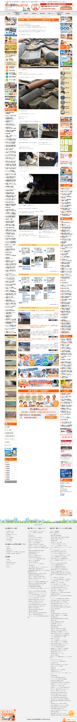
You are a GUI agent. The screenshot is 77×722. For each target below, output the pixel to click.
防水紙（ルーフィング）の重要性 (57, 666)
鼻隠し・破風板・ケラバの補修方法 (11, 136)
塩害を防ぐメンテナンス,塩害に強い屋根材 (11, 261)
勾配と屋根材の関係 (10, 227)
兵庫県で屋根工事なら (10, 436)
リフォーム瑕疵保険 (9, 537)
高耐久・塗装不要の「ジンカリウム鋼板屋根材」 (59, 641)
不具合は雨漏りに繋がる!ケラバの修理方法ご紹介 (11, 139)
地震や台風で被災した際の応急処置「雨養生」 (11, 196)
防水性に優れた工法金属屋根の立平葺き (10, 193)
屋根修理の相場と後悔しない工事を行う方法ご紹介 (38, 573)
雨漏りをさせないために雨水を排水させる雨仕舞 (11, 230)
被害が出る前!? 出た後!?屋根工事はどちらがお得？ (66, 354)
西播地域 (8, 472)
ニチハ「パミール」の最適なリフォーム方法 (59, 545)
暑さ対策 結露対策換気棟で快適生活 (10, 222)
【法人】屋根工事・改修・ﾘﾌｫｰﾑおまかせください (66, 423)
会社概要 (68, 13)
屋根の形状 (8, 207)
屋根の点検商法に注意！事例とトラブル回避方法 (66, 362)
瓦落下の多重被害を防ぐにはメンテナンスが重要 (66, 294)
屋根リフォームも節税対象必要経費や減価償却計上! (66, 426)
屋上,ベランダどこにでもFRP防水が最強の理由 (11, 162)
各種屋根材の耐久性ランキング (56, 671)
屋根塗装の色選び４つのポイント (65, 315)
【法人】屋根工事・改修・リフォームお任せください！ (38, 567)
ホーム (8, 13)
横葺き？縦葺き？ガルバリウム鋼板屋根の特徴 (66, 209)
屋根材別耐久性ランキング (9, 258)
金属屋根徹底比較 (54, 675)
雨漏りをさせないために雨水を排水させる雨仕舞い (60, 698)
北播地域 (8, 468)
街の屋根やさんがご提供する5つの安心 (17, 13)
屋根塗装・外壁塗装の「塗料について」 (58, 538)
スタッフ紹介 (8, 561)
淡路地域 (8, 479)
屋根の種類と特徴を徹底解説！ (10, 113)
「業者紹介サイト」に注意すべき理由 (66, 377)
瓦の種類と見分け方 (10, 236)
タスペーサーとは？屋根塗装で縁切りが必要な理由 (60, 598)
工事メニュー (51, 13)
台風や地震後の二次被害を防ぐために (66, 300)
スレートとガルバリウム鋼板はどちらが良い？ (66, 188)
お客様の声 (34, 13)
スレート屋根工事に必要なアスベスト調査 (58, 636)
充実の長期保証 (9, 539)
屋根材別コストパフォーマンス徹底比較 (11, 255)
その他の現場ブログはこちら (54, 352)
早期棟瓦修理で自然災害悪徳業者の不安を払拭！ (11, 180)
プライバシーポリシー (10, 439)
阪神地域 (8, 464)
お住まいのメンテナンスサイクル (57, 659)
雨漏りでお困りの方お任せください (35, 539)
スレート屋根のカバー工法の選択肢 (66, 248)
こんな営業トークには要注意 (66, 357)
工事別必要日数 (64, 282)
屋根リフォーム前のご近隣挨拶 (34, 542)
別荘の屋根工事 (64, 419)
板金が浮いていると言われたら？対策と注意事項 (66, 365)
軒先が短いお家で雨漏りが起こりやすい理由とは (11, 239)
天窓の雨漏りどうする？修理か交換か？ (11, 313)
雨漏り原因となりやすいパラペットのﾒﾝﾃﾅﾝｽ (11, 158)
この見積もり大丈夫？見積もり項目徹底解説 (66, 351)
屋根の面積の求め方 (10, 202)
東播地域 (8, 466)
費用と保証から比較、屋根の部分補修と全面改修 (66, 234)
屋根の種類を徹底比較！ (64, 242)
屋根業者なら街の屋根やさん (11, 562)
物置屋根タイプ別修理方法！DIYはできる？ (66, 394)
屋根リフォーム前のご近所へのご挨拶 (65, 345)
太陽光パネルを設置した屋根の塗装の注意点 (66, 263)
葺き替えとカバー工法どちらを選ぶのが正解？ (66, 239)
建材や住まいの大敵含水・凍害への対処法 (10, 225)
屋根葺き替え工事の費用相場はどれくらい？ (66, 231)
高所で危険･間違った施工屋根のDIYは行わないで (11, 294)
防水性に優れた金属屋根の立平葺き (57, 680)
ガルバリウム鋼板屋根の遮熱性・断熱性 (66, 200)
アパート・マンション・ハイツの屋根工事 (36, 563)
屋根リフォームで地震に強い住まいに (35, 555)
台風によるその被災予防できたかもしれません (66, 291)
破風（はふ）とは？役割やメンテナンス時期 (11, 332)
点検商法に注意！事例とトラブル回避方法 (36, 544)
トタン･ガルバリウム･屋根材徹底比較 (10, 278)
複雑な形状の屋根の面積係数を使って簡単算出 (11, 205)
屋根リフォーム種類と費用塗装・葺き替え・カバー (66, 245)
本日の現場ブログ (9, 550)
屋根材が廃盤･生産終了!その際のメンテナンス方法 (60, 603)
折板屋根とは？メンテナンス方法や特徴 (66, 260)
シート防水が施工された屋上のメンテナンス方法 (11, 155)
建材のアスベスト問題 (10, 244)
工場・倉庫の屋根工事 (66, 414)
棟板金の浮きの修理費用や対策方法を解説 (11, 131)
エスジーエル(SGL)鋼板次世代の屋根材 (11, 285)
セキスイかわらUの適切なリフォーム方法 (58, 543)
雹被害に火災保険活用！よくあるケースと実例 (66, 329)
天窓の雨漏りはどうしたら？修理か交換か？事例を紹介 (61, 592)
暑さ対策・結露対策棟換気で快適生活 (57, 621)
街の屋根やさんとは (9, 531)
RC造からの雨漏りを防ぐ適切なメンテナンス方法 (11, 304)
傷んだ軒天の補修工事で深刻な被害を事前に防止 (11, 146)
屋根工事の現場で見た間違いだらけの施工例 (66, 312)
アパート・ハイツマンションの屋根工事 (66, 417)
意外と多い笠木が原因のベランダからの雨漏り (11, 143)
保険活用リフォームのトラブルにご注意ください (66, 374)
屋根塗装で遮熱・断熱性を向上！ (57, 625)
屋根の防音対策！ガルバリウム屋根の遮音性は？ (66, 215)
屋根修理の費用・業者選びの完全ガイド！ (11, 118)
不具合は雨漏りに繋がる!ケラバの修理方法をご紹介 (60, 600)
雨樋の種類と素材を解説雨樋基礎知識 (11, 323)
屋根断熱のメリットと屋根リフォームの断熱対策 (11, 319)
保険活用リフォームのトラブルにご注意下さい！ (59, 684)
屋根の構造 (8, 133)
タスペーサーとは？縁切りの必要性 (10, 149)
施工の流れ (42, 13)
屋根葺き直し (68, 97)
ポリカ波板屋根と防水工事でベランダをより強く (66, 403)
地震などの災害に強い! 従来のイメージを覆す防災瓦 (60, 633)
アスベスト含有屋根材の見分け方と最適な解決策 (11, 242)
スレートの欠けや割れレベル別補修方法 (66, 251)
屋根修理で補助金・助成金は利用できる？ (66, 332)
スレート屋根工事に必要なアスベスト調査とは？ (11, 326)
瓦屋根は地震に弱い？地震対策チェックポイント (66, 306)
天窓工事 (67, 112)
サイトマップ (8, 445)
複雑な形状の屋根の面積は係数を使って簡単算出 (59, 618)
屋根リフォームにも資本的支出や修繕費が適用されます (38, 581)
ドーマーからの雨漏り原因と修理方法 (10, 310)
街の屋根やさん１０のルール (11, 534)
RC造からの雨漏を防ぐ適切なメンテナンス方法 (59, 643)
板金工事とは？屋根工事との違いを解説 (11, 128)
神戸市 (7, 462)
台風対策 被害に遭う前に (33, 553)
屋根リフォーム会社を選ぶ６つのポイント (66, 286)
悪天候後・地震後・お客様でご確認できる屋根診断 (60, 537)
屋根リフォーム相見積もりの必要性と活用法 (36, 576)
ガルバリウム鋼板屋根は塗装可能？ (66, 197)
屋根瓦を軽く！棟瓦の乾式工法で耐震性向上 (66, 303)
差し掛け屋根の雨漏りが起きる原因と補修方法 (11, 216)
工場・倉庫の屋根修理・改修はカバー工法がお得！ (66, 400)
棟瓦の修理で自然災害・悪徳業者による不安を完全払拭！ (61, 606)
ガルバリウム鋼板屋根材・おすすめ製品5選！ (59, 556)
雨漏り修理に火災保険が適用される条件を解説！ (66, 326)
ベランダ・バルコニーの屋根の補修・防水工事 (37, 558)
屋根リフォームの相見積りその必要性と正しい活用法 (66, 342)
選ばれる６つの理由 (9, 532)
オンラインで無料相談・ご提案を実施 (35, 532)
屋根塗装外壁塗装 (67, 107)
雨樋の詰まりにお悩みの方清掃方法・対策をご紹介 (66, 406)
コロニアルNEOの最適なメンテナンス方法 (66, 275)
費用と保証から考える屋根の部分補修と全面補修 (37, 583)
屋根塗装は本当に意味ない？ (9, 121)
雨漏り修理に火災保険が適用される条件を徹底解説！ (60, 715)
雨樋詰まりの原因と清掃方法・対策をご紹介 (36, 606)
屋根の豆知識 (8, 252)
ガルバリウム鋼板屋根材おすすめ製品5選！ (66, 206)
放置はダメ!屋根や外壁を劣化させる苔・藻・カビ (11, 264)
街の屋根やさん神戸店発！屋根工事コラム (13, 553)
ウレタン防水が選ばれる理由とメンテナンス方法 (11, 152)
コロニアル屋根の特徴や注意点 (65, 254)
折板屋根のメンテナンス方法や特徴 (57, 582)
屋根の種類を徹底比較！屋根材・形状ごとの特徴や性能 (61, 572)
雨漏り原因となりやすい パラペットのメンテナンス (38, 592)
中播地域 (8, 470)
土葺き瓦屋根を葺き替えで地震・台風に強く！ (11, 177)
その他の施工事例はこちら (54, 271)
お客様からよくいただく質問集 (56, 542)
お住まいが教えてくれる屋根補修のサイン (66, 237)
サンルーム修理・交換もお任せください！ (66, 397)
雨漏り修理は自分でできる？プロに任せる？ (11, 125)
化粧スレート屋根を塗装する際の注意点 (65, 266)
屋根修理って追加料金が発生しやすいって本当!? (66, 368)
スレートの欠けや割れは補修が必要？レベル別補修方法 (61, 579)
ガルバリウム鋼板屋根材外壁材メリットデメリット (66, 212)
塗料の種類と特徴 (66, 437)
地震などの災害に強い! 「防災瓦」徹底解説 (66, 309)
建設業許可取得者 (9, 433)
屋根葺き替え (68, 73)
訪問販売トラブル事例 (66, 359)
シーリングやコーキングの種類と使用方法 (11, 190)
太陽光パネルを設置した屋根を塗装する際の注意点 (38, 612)
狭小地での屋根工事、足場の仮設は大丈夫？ (59, 551)
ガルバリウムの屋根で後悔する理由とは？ (10, 282)
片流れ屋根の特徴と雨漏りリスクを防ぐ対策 (11, 210)
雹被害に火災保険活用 (55, 711)
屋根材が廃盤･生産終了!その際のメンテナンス (11, 268)
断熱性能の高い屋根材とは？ (9, 316)
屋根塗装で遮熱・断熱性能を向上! (66, 321)
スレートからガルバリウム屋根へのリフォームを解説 (66, 191)
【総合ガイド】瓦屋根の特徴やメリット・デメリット (60, 571)
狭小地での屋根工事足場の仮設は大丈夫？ (66, 278)
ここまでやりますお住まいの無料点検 (59, 13)
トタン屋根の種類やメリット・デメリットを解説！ (60, 580)
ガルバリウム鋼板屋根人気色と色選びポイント (66, 203)
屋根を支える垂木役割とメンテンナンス (10, 297)
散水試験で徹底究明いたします (34, 552)
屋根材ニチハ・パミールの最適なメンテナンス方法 (66, 269)
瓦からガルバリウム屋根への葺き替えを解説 (66, 194)
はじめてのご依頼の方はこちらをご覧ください (37, 531)
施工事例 (26, 13)
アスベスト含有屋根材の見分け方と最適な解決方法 (60, 635)
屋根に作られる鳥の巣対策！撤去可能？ (66, 412)
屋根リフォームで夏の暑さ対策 (34, 560)
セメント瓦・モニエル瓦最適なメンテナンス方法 (11, 174)
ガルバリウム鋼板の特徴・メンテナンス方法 (59, 640)
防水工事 (67, 92)
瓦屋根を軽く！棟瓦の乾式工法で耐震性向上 (59, 630)
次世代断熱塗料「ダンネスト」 (64, 318)
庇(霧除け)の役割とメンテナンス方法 (10, 187)
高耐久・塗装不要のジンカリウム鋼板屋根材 (11, 291)
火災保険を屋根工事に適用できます (35, 557)
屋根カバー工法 (68, 78)
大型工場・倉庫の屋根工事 (33, 562)
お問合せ (8, 442)
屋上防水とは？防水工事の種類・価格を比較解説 (11, 165)
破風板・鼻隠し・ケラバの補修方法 (57, 590)
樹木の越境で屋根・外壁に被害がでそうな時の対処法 (66, 371)
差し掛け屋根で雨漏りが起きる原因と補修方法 (59, 697)
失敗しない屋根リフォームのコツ (66, 225)
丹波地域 (8, 477)
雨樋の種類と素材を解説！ (33, 611)
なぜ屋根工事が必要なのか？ (66, 222)
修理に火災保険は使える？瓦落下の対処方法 (66, 297)
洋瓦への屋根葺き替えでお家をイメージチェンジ (11, 271)
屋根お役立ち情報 (65, 288)
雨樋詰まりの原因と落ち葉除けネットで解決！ (66, 409)
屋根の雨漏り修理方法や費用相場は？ (11, 300)
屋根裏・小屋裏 (9, 219)
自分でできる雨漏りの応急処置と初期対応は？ (66, 323)
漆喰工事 (67, 82)
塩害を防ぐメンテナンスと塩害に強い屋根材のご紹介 (60, 687)
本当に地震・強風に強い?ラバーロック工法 (11, 199)
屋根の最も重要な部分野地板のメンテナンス (10, 250)
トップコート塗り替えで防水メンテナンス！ (11, 329)
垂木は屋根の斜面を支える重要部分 (35, 586)
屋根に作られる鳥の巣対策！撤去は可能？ (36, 609)
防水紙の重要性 (9, 246)
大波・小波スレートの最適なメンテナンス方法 (11, 184)
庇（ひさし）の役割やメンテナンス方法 (11, 307)
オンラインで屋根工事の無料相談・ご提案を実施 (66, 339)
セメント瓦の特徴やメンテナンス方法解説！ (11, 171)
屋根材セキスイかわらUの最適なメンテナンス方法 (66, 272)
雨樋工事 (67, 87)
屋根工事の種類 (66, 68)
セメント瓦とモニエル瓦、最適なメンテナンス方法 (60, 585)
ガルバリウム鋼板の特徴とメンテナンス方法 (11, 288)
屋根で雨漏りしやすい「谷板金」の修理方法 (10, 233)
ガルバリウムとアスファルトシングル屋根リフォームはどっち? (11, 274)
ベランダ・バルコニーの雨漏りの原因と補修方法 (11, 168)
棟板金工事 (67, 102)
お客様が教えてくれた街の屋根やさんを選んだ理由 (15, 551)
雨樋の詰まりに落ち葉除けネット (34, 607)
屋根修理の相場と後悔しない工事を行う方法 (66, 228)
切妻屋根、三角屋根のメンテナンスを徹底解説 (11, 213)
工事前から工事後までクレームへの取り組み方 (66, 348)
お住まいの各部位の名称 (11, 115)
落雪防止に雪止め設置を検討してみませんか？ (37, 599)
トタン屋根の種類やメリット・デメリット (66, 257)
